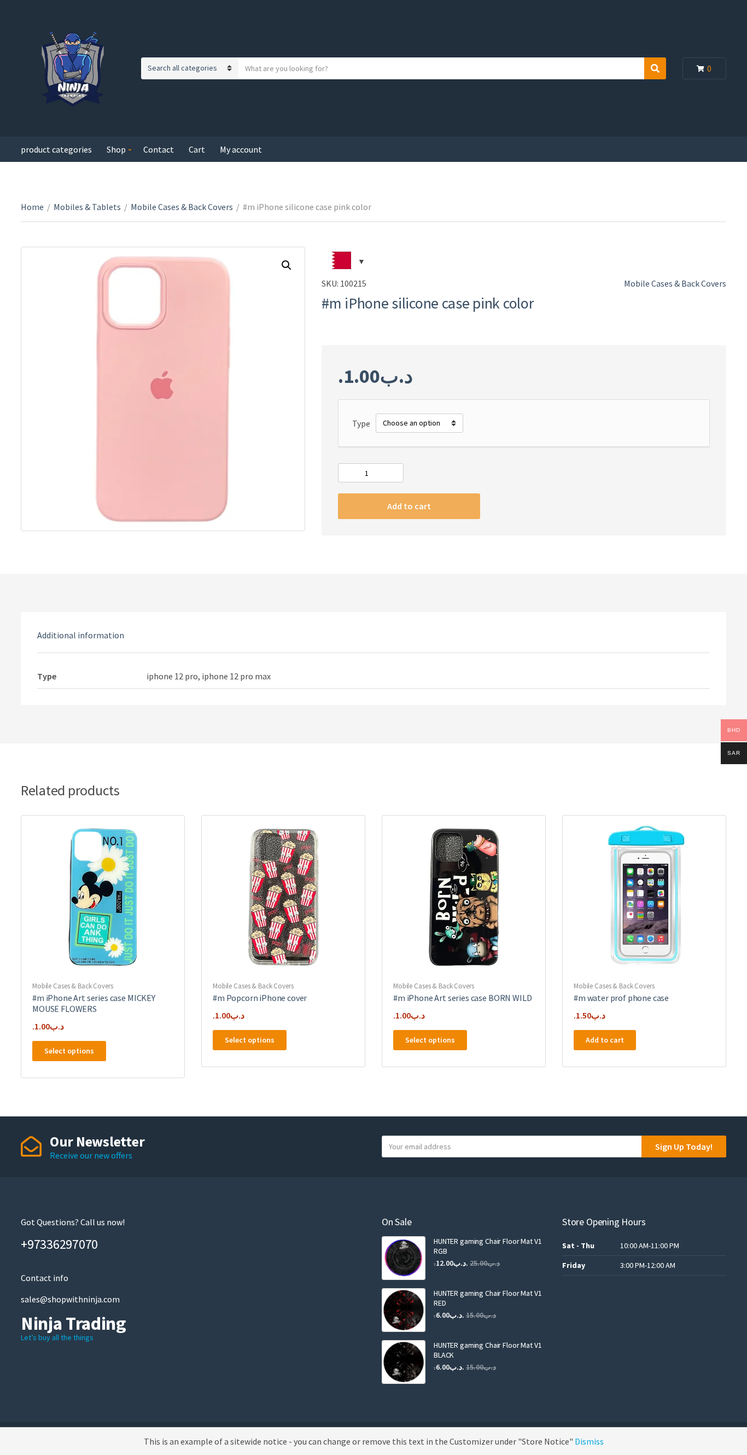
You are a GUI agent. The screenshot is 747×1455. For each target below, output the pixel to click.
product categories (56, 149)
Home (32, 206)
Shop (116, 149)
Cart (197, 149)
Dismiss (589, 1441)
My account (241, 149)
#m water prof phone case (621, 997)
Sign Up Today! (684, 1146)
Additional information (80, 635)
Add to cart (409, 505)
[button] (286, 265)
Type (361, 423)
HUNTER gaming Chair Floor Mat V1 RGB (488, 1246)
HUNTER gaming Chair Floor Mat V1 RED (488, 1298)
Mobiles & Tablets (87, 206)
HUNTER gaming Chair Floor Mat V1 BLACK (488, 1350)
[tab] (80, 635)
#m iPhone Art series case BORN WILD (462, 997)
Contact (158, 149)
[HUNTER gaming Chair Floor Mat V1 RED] (403, 1310)
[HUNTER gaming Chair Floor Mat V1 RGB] (403, 1258)
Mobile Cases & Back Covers (182, 206)
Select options (69, 1051)
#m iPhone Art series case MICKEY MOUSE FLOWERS (93, 1003)
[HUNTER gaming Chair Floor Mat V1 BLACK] (403, 1362)
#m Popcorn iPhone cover (260, 997)
